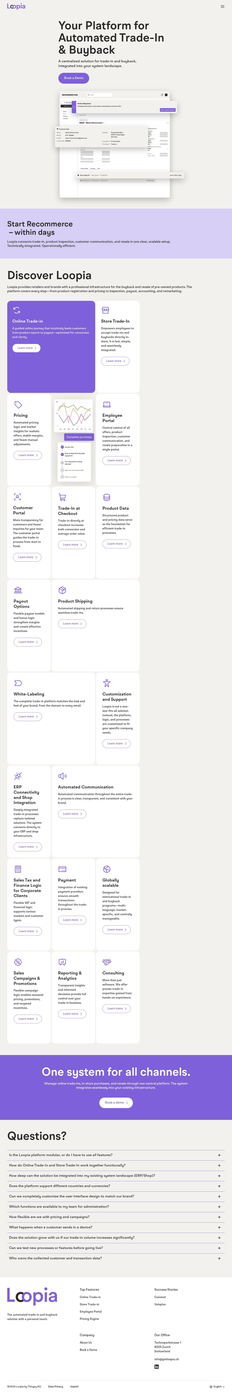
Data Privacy (55, 1386)
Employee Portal (91, 1311)
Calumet (160, 1297)
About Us (86, 1342)
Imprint (74, 1386)
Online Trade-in (90, 1297)
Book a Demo (88, 1350)
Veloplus (160, 1304)
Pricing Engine (89, 1319)
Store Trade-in (89, 1304)
